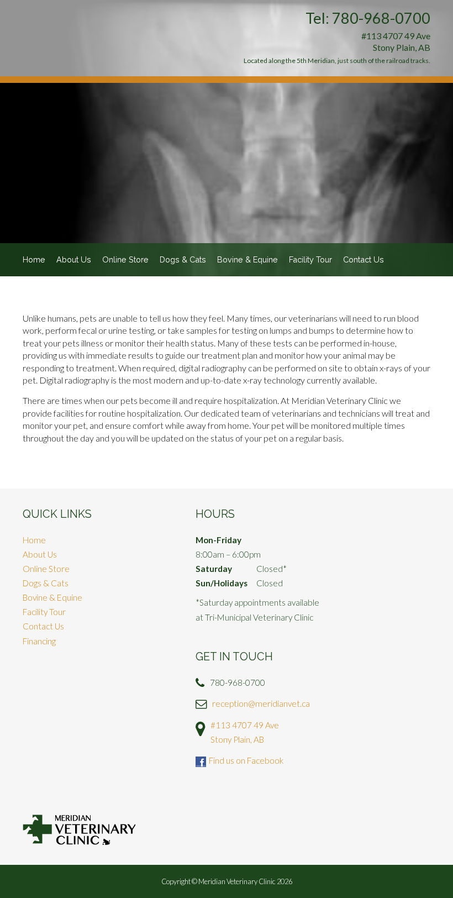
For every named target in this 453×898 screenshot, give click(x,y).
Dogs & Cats (183, 259)
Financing (39, 641)
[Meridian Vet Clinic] (79, 830)
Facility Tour (310, 259)
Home (34, 259)
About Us (73, 259)
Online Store (125, 259)
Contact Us (363, 259)
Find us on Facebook (246, 760)
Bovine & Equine (247, 259)
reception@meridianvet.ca (261, 703)
